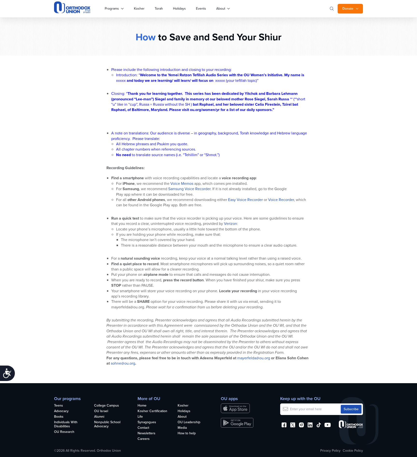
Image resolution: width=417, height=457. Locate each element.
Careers (144, 439)
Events (201, 8)
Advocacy (61, 411)
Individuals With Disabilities (65, 424)
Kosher (139, 8)
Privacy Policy (330, 450)
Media (182, 428)
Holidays (179, 8)
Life (140, 417)
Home (142, 405)
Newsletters (146, 433)
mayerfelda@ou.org (253, 358)
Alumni (99, 417)
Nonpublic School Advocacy (107, 424)
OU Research (64, 432)
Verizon (230, 223)
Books (58, 417)
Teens (58, 405)
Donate (347, 8)
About (220, 8)
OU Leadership (189, 422)
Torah (159, 8)
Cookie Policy (353, 450)
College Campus (106, 405)
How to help (187, 433)
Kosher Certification (152, 411)
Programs (112, 8)
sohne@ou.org (123, 363)
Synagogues (147, 422)
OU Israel (101, 411)
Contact (143, 428)
